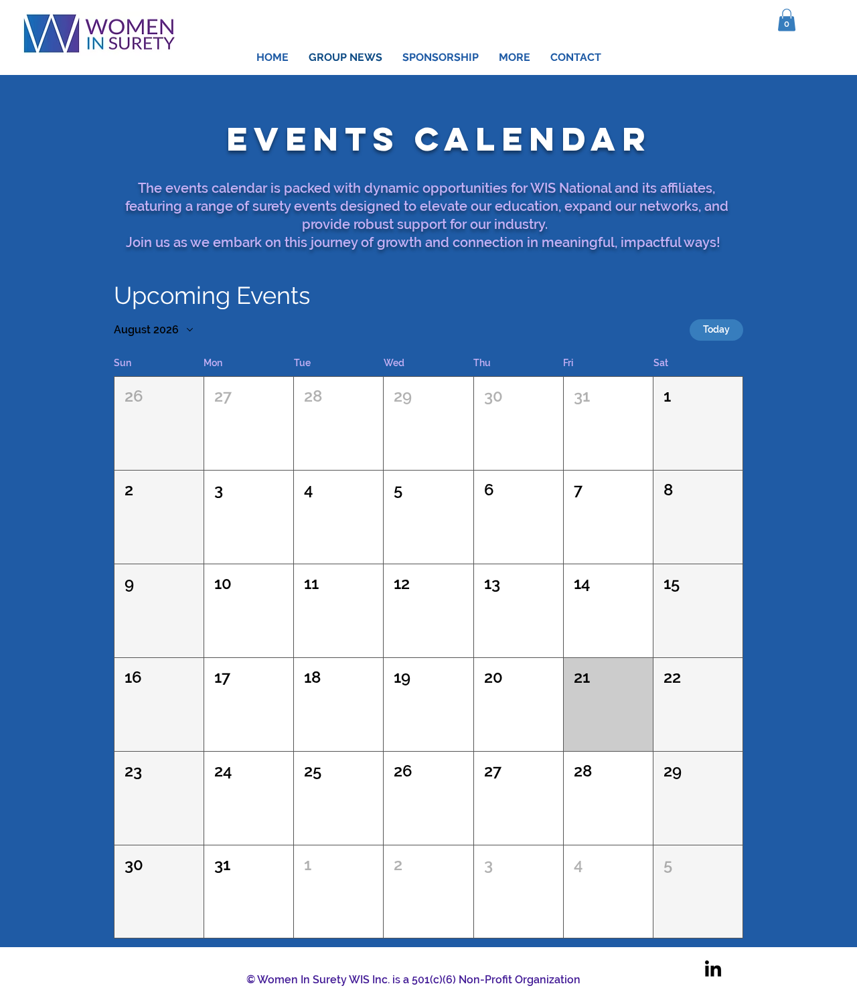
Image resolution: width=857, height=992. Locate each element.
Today (716, 329)
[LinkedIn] (713, 970)
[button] (786, 20)
